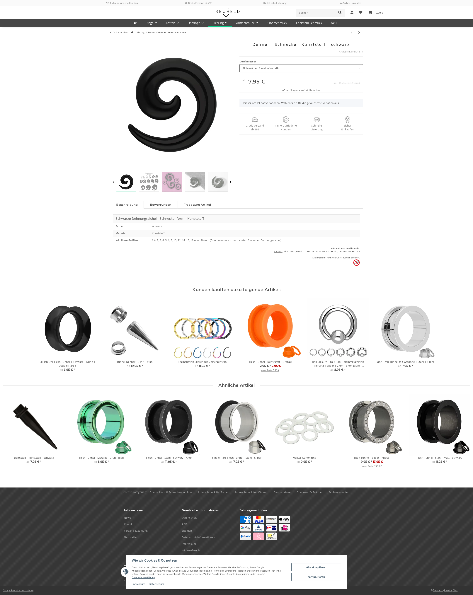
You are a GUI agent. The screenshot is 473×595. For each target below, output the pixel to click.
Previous (113, 182)
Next (230, 182)
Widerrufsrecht (191, 550)
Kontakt (128, 524)
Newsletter (130, 537)
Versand (356, 82)
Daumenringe (282, 492)
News (127, 517)
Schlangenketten (339, 492)
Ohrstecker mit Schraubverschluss (170, 492)
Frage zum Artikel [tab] (197, 205)
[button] (352, 12)
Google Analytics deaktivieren (18, 590)
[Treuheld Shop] (132, 32)
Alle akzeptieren (316, 567)
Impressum (138, 584)
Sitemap (187, 530)
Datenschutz (156, 584)
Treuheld (278, 251)
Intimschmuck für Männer (251, 492)
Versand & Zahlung (136, 530)
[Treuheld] (135, 23)
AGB (184, 524)
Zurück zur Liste (120, 32)
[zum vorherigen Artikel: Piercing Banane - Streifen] (351, 32)
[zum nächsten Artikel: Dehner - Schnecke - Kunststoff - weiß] (359, 32)
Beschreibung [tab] (127, 205)
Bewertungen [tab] (160, 205)
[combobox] (301, 68)
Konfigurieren (316, 576)
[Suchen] (340, 13)
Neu (334, 23)
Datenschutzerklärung (143, 577)
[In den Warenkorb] (113, 40)
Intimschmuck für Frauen (213, 492)
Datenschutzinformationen (198, 537)
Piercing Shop (451, 590)
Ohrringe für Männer (310, 492)
